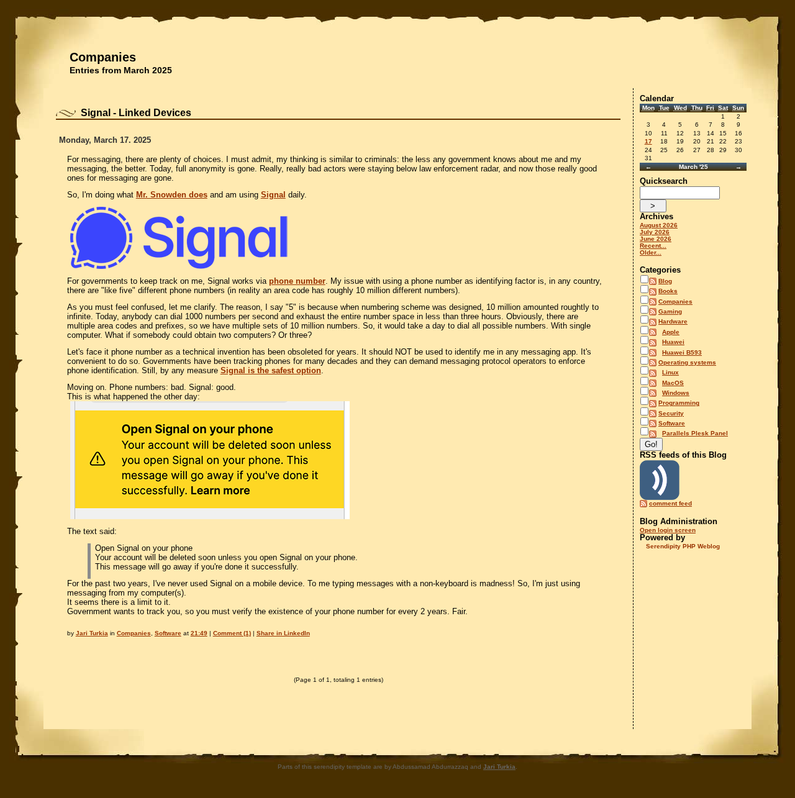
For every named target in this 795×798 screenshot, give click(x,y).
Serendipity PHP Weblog (683, 546)
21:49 (199, 633)
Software (168, 633)
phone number (297, 281)
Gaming (670, 311)
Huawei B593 (682, 352)
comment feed (670, 503)
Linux (670, 372)
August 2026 (659, 225)
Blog (665, 281)
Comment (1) (232, 633)
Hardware (673, 321)
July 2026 (655, 232)
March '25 (693, 166)
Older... (650, 252)
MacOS (673, 382)
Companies (103, 57)
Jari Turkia (92, 633)
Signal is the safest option (270, 370)
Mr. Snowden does (171, 194)
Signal (273, 194)
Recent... (653, 245)
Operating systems (687, 362)
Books (668, 291)
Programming (678, 402)
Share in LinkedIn (283, 633)
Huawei (673, 341)
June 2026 (655, 238)
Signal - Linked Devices (136, 112)
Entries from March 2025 (121, 70)
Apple (670, 332)
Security (671, 413)
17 (648, 141)
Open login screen (668, 530)
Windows (675, 392)
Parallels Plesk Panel (695, 433)
